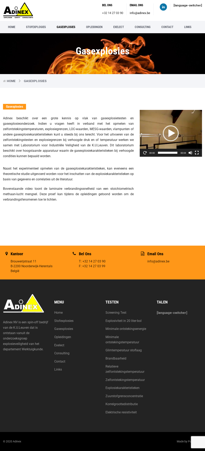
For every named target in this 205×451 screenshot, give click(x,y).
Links (187, 27)
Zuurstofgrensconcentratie (124, 396)
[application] (171, 133)
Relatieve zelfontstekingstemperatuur (125, 369)
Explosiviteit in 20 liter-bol (124, 321)
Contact (167, 27)
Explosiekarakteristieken (123, 388)
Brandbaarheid (116, 358)
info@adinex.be (140, 13)
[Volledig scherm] (197, 153)
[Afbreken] (190, 153)
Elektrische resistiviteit (121, 412)
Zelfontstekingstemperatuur (125, 380)
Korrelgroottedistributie (122, 404)
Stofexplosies (36, 27)
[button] (171, 133)
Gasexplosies (66, 27)
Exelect (118, 27)
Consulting (143, 27)
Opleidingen (94, 27)
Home (11, 27)
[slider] (167, 153)
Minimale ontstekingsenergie (126, 329)
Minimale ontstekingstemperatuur (122, 339)
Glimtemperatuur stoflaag (124, 350)
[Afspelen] (145, 153)
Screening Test (116, 312)
